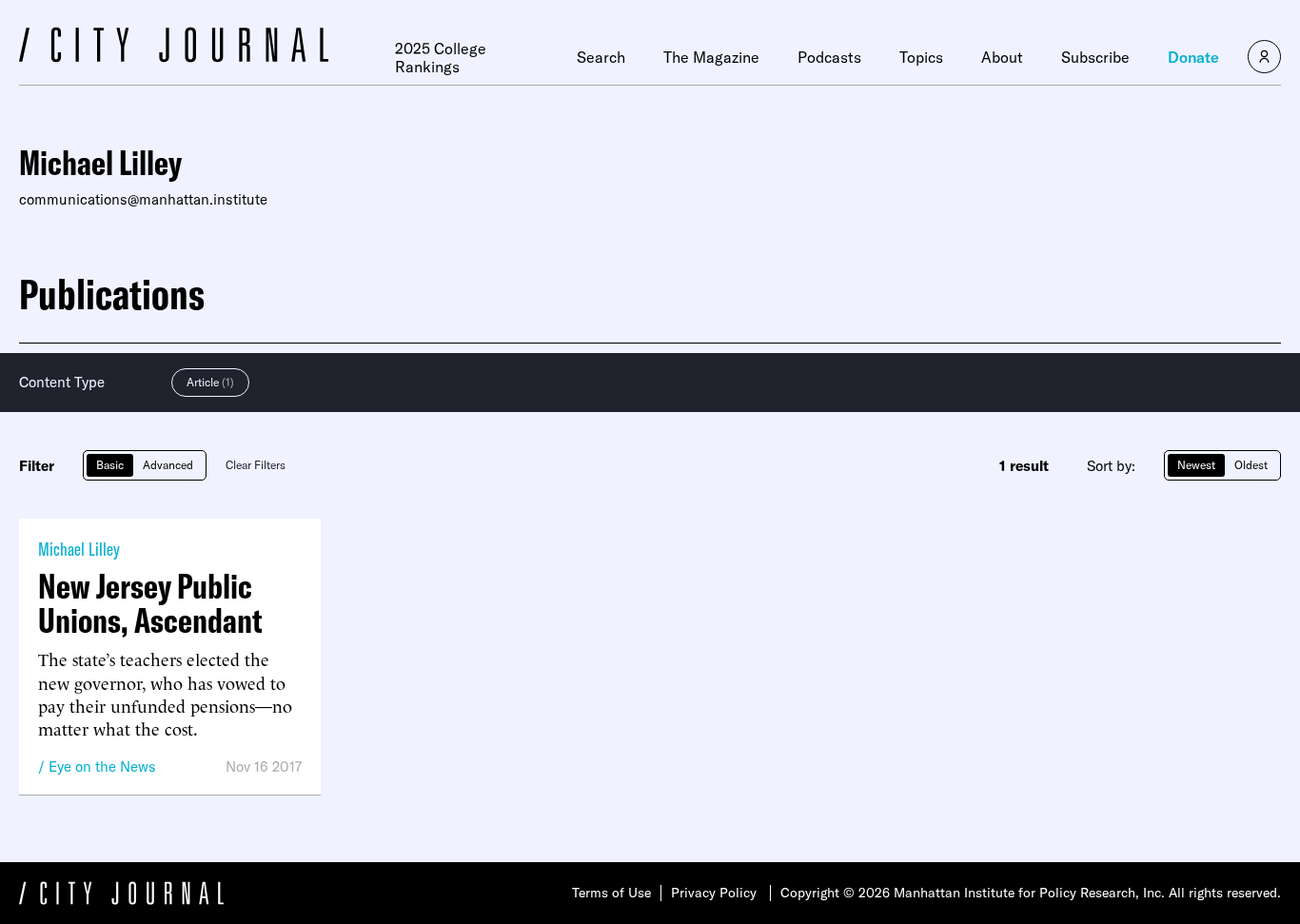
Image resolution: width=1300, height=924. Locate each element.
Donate (1193, 57)
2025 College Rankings (440, 57)
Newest (1196, 465)
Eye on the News (102, 766)
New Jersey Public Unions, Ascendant (150, 603)
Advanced (168, 465)
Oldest (1251, 465)
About (1002, 57)
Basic (110, 465)
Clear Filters (256, 465)
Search (601, 57)
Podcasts (829, 57)
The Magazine (711, 57)
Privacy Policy (714, 892)
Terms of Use (611, 892)
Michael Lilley (79, 548)
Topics (921, 57)
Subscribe (1095, 57)
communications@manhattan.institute (143, 199)
